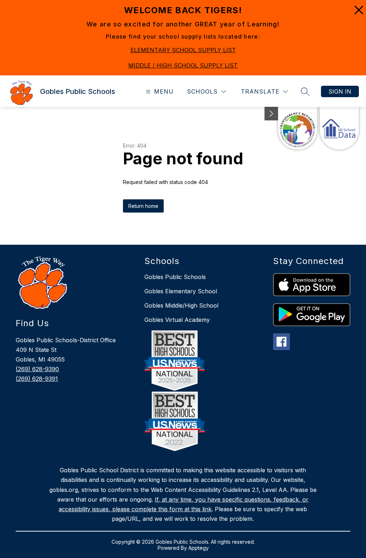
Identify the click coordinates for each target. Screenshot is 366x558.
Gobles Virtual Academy (177, 319)
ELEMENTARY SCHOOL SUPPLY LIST (183, 50)
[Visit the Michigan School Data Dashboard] (339, 128)
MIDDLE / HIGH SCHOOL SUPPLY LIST (183, 65)
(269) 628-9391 (37, 378)
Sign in (339, 91)
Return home (143, 206)
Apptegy (198, 548)
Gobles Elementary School (180, 291)
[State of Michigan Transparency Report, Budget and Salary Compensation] (297, 128)
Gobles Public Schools (175, 276)
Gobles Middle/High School (181, 305)
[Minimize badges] (271, 113)
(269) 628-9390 (37, 369)
